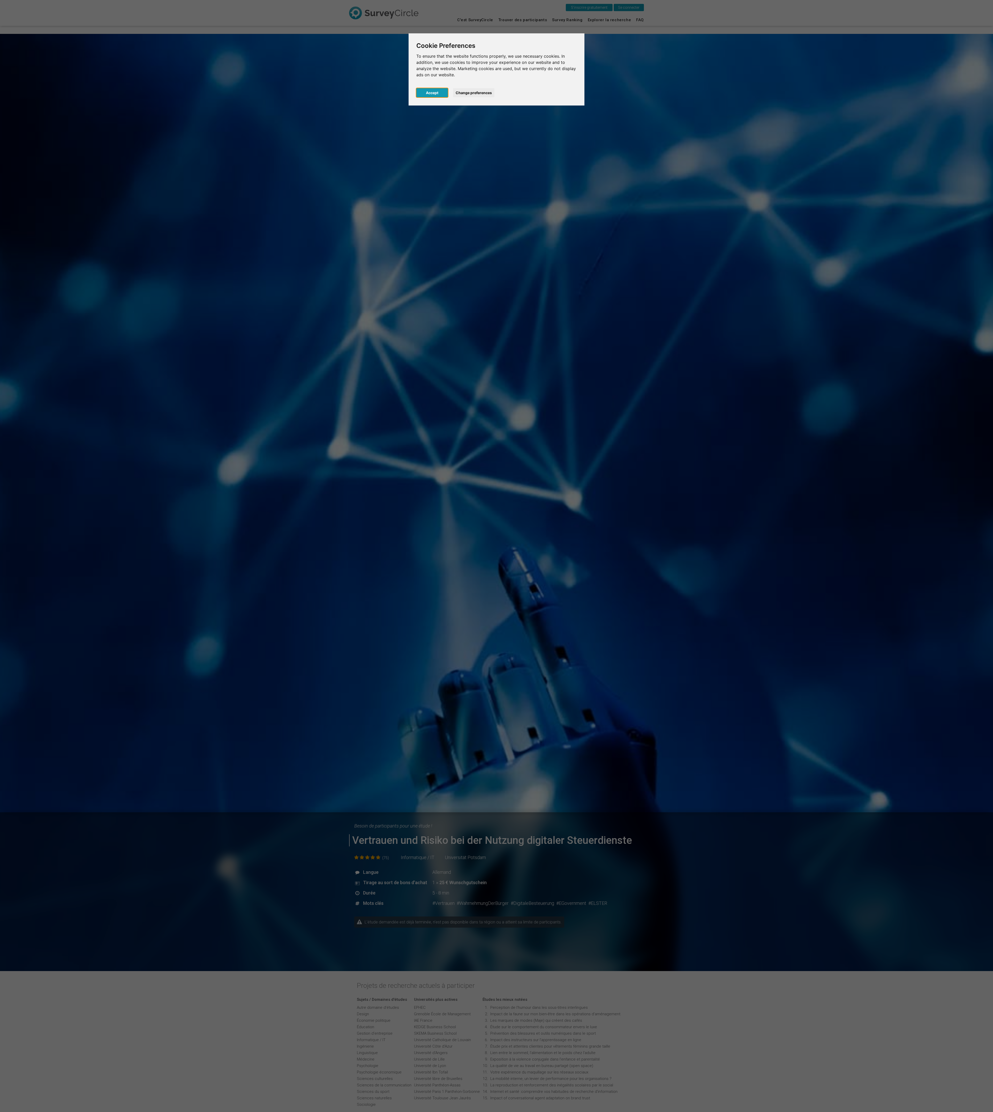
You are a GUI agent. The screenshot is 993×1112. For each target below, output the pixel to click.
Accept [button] (432, 93)
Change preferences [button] (474, 93)
